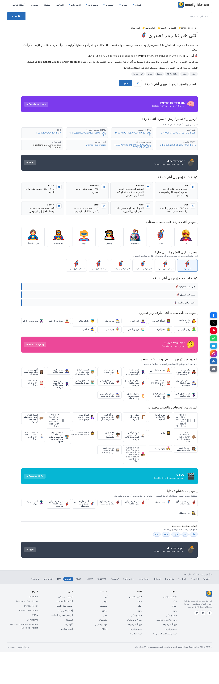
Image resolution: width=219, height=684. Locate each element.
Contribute (32, 596)
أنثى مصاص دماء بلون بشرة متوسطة (34, 372)
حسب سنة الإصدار (64, 606)
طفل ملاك (86, 321)
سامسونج (103, 619)
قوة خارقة (138, 73)
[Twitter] (203, 612)
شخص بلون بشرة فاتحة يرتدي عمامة (111, 450)
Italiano (157, 579)
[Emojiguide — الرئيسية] (209, 594)
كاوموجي (34, 4)
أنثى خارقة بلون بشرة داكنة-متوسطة (84, 503)
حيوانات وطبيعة (170, 624)
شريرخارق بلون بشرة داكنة (185, 394)
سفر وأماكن (171, 615)
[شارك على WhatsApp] (213, 338)
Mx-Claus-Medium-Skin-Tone (161, 382)
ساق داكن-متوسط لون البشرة (136, 417)
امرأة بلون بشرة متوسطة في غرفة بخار (110, 417)
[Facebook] (209, 612)
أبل (106, 596)
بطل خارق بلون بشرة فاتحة (110, 381)
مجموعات (92, 4)
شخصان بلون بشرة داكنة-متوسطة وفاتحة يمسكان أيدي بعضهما (59, 437)
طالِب (165, 433)
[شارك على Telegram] (213, 346)
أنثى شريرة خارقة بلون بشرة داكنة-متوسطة (61, 384)
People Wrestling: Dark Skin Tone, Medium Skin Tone (186, 420)
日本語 (90, 579)
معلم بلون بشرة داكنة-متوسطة (111, 434)
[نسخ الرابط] (213, 361)
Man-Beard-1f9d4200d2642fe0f (83, 433)
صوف (175, 534)
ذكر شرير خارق (33, 321)
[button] (177, 132)
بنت (157, 534)
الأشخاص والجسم (168, 28)
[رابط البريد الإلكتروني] (213, 369)
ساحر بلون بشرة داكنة (61, 370)
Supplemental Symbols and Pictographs (47, 146)
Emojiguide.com (188, 28)
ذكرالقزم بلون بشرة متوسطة (84, 381)
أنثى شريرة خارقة (35, 502)
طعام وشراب (171, 629)
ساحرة (88, 329)
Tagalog (35, 579)
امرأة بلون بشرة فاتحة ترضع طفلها (86, 417)
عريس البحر (136, 329)
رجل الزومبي (187, 329)
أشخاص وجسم (170, 596)
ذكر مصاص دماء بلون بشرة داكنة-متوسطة (186, 372)
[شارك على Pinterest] (213, 330)
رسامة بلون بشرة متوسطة (186, 448)
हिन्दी (59, 579)
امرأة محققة (187, 513)
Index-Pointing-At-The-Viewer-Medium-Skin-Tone (186, 437)
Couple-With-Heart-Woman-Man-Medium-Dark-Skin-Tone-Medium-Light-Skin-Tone (135, 454)
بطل (194, 534)
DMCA (34, 615)
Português (128, 579)
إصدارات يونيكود (65, 610)
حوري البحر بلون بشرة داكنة (111, 372)
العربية (68, 579)
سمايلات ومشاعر (134, 619)
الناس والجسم (135, 596)
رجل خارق (163, 502)
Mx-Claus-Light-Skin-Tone (36, 382)
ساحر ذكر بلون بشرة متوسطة (110, 394)
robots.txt (11, 647)
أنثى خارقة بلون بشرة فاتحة (185, 502)
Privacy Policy (31, 606)
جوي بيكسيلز (101, 624)
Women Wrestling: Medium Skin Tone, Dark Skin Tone (59, 420)
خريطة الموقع (23, 647)
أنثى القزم (137, 321)
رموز (175, 610)
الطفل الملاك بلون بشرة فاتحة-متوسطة (84, 372)
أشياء (174, 606)
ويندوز (105, 610)
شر (185, 534)
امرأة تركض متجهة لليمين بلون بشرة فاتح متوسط (135, 435)
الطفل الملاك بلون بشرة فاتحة (162, 396)
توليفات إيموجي (65, 596)
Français (169, 579)
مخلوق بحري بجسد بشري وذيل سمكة (136, 396)
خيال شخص (150, 28)
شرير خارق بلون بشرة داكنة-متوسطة (135, 372)
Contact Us (32, 619)
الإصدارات (75, 4)
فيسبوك (104, 606)
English (206, 579)
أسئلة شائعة (18, 4)
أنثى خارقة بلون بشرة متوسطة (109, 502)
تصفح (137, 4)
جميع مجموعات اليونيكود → (165, 633)
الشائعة (60, 4)
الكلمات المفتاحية (64, 601)
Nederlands (144, 579)
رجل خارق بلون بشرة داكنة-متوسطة (135, 382)
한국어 (79, 579)
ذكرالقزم (163, 329)
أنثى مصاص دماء (187, 321)
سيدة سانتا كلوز (59, 321)
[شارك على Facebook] (213, 315)
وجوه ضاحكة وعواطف (166, 619)
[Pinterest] (196, 612)
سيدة (159, 73)
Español (195, 579)
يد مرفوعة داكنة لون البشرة (163, 417)
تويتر (105, 615)
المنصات (108, 4)
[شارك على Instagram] (213, 353)
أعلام (175, 601)
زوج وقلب (163, 448)
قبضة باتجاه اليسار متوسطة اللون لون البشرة (34, 418)
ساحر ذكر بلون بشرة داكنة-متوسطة (186, 382)
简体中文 (101, 579)
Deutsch (182, 579)
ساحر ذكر (112, 321)
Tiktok (105, 629)
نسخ (125, 83)
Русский (115, 579)
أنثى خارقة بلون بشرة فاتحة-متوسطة (59, 503)
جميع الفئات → (136, 633)
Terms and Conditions (27, 601)
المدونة (47, 4)
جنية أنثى (113, 329)
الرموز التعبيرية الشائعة (62, 615)
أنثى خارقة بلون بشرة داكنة (135, 502)
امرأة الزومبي (161, 321)
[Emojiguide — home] (193, 5)
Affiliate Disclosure (28, 610)
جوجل (105, 601)
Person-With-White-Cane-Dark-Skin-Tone (34, 435)
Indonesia (48, 579)
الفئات (123, 4)
